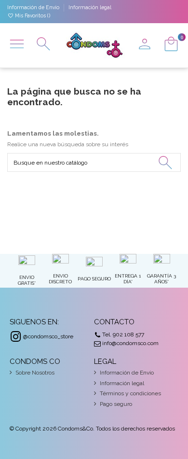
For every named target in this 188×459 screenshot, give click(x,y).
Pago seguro (116, 404)
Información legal (89, 7)
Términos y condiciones (130, 393)
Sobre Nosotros (34, 372)
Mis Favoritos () (31, 15)
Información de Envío (34, 7)
